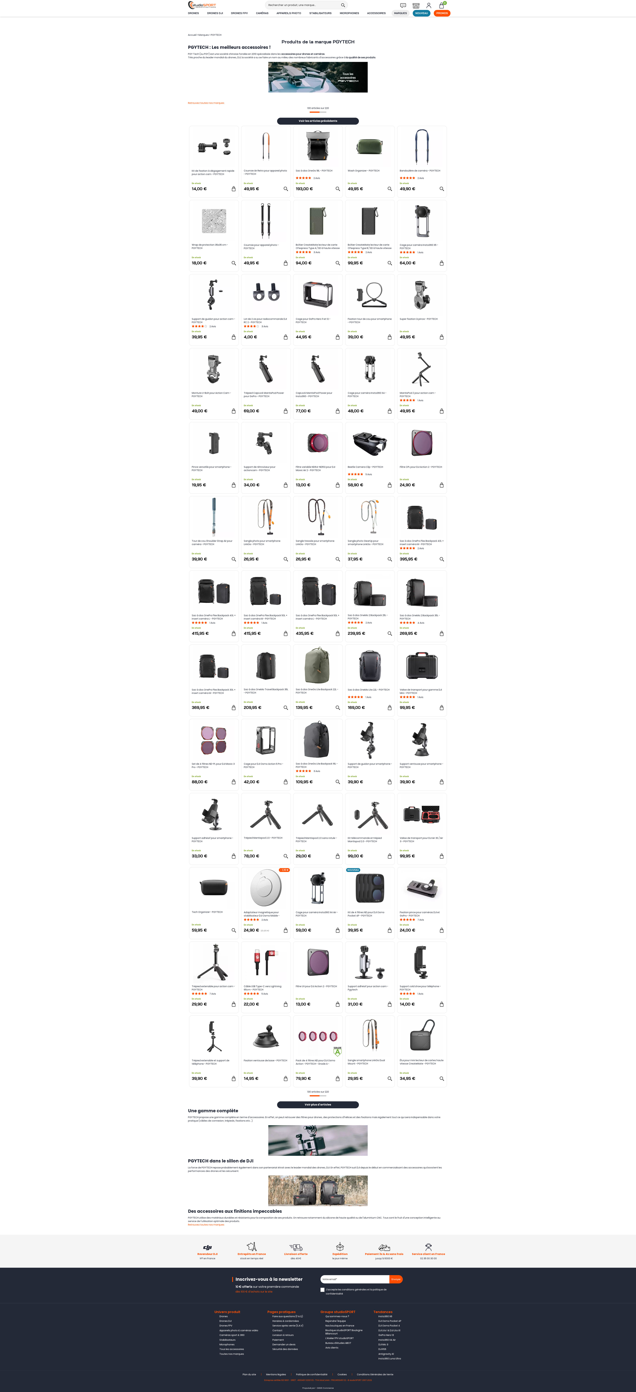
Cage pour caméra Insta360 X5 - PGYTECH (419, 246)
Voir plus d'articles (318, 1105)
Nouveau (421, 13)
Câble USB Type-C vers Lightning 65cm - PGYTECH (262, 988)
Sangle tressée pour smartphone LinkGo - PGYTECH (315, 542)
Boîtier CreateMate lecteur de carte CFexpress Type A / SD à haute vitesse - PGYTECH (318, 246)
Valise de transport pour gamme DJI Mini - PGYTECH (421, 691)
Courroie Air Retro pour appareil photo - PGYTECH (265, 172)
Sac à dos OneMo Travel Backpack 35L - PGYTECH (266, 691)
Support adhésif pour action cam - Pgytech (368, 988)
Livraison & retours (283, 1335)
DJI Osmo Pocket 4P (389, 1321)
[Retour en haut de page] (632, 971)
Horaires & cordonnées (285, 1321)
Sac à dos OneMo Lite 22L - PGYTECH (369, 689)
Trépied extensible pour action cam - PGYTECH (213, 988)
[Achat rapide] (233, 188)
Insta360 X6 (385, 1316)
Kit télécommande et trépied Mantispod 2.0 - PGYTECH (365, 839)
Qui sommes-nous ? (337, 1316)
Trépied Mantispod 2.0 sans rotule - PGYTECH (316, 839)
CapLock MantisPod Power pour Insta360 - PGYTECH (314, 394)
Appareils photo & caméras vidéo (238, 1330)
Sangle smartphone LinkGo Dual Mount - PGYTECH (366, 1062)
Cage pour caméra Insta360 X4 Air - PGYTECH (317, 914)
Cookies (342, 1374)
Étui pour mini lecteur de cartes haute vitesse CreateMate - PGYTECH (422, 1062)
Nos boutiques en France (339, 1325)
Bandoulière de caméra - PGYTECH (420, 170)
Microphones (349, 13)
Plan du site (249, 1374)
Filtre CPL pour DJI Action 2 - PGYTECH (421, 467)
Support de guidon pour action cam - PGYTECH (213, 320)
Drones (193, 13)
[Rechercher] (343, 5)
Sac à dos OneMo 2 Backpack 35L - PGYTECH (420, 617)
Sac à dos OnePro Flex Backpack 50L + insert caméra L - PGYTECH (317, 617)
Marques (400, 13)
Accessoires (376, 13)
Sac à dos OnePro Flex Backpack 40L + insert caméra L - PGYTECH (214, 617)
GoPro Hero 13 (386, 1335)
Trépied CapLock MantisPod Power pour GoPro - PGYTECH (264, 394)
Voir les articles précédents (318, 121)
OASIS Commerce (325, 1388)
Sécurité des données (285, 1349)
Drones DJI (215, 13)
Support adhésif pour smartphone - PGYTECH (212, 839)
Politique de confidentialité (311, 1374)
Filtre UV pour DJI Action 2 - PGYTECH (316, 986)
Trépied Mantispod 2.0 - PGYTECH (263, 838)
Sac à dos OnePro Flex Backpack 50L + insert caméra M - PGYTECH (265, 617)
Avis (317, 178)
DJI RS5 (382, 1349)
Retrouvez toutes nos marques (206, 103)
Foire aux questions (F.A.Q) (287, 1316)
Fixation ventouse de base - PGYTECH (265, 1060)
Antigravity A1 (386, 1354)
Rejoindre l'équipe (335, 1321)
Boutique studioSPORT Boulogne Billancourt (344, 1332)
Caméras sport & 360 (231, 1335)
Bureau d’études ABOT (338, 1343)
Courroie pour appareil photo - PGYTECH (261, 246)
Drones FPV (239, 13)
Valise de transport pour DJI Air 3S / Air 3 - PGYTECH (421, 839)
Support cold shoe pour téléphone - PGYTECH (420, 988)
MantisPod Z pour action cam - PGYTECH (418, 394)
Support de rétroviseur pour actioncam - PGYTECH (259, 468)
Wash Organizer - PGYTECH (363, 170)
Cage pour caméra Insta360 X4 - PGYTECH (367, 394)
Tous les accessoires (231, 1349)
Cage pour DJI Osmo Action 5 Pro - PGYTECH (263, 765)
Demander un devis (283, 1344)
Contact (277, 1330)
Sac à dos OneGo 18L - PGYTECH (314, 170)
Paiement (278, 1340)
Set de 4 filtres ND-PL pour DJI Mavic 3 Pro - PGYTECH (213, 765)
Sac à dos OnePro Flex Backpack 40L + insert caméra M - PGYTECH (422, 542)
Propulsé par (308, 1388)
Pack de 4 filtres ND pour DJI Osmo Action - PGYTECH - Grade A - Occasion (315, 1062)
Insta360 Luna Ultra (389, 1358)
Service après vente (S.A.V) (287, 1325)
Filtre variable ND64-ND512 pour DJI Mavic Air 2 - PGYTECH (315, 468)
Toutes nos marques (231, 1354)
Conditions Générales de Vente (375, 1374)
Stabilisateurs (320, 13)
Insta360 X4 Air (387, 1340)
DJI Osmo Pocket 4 (389, 1325)
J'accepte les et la (356, 1291)
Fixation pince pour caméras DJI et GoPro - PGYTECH (420, 914)
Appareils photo (289, 13)
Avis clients (331, 1347)
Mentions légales (276, 1374)
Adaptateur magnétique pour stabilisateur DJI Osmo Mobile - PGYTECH (262, 914)
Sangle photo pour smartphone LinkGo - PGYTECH (262, 542)
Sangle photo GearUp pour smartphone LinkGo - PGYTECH (365, 542)
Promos (442, 13)
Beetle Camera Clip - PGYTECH (365, 467)
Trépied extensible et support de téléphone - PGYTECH (210, 1062)
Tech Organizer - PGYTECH (207, 912)
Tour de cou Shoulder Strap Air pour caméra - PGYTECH (212, 542)
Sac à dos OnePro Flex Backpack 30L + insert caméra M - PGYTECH (214, 691)
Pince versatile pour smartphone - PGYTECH (211, 468)
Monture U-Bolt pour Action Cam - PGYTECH (211, 394)
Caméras (262, 13)
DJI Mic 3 (383, 1344)
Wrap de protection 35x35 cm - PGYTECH (210, 246)
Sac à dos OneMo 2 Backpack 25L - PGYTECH (368, 617)
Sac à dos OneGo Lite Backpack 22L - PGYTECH (317, 691)
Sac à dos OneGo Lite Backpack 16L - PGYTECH (317, 765)
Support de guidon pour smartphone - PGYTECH (370, 765)
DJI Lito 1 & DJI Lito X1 (389, 1330)
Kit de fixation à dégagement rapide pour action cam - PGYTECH (213, 172)
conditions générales (354, 1289)
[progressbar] (318, 112)
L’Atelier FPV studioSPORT (339, 1338)
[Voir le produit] (285, 188)
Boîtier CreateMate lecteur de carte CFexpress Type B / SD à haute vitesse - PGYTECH (370, 246)
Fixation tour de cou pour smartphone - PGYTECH (370, 320)
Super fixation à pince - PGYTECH (419, 319)
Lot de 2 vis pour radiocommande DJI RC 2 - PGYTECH (265, 320)
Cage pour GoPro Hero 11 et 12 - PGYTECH (313, 320)
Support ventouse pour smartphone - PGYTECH (421, 765)
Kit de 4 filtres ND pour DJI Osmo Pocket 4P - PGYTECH (366, 914)
